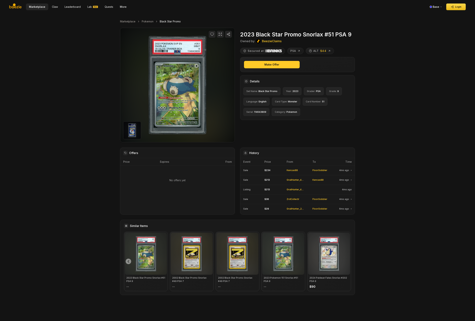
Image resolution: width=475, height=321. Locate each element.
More (123, 6)
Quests (109, 6)
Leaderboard (73, 6)
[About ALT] (310, 50)
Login (458, 6)
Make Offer (271, 64)
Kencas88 (292, 170)
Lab (92, 6)
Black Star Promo (170, 21)
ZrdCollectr (293, 199)
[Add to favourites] (212, 34)
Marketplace (127, 21)
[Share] (228, 34)
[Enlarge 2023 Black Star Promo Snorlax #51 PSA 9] (177, 85)
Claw (55, 6)
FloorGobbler (319, 170)
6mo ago (344, 209)
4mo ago (344, 170)
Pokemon (147, 21)
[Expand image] (220, 34)
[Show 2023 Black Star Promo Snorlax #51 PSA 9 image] (132, 130)
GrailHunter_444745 (298, 179)
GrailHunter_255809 (298, 208)
